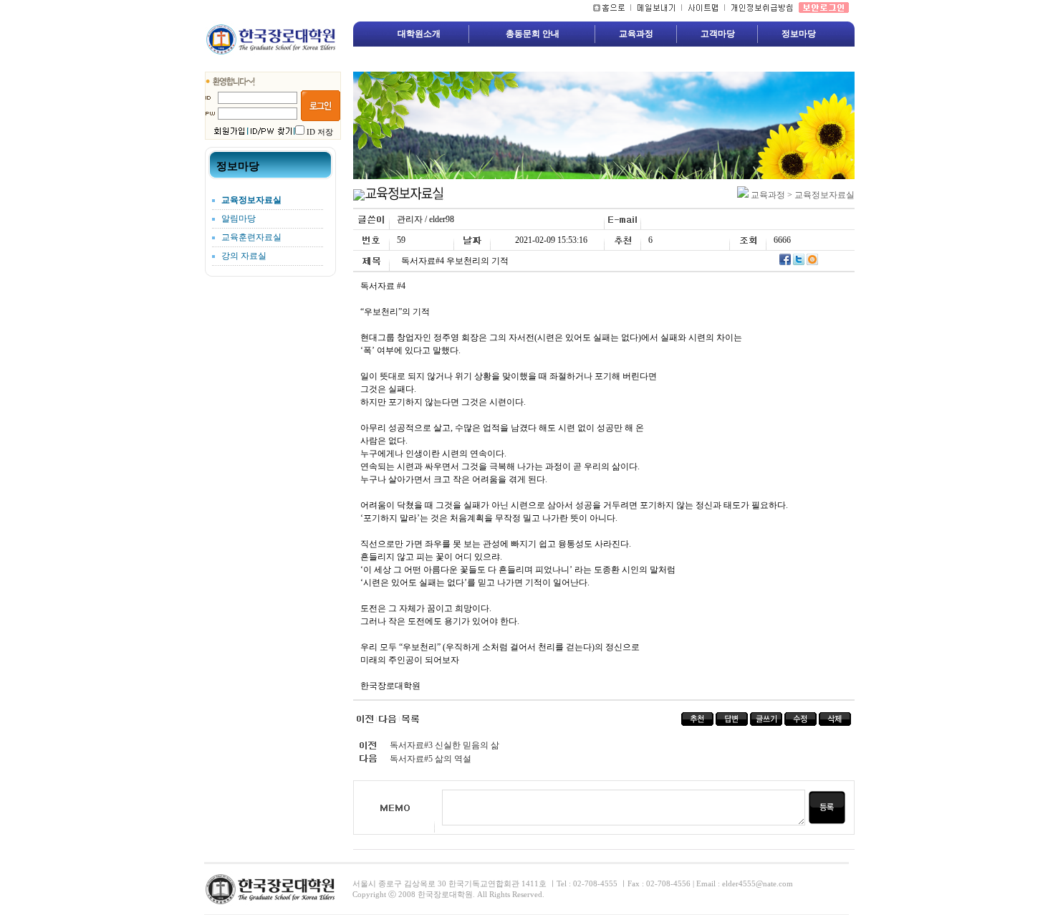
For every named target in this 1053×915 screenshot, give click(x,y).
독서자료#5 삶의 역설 (430, 759)
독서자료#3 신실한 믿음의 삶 (444, 745)
